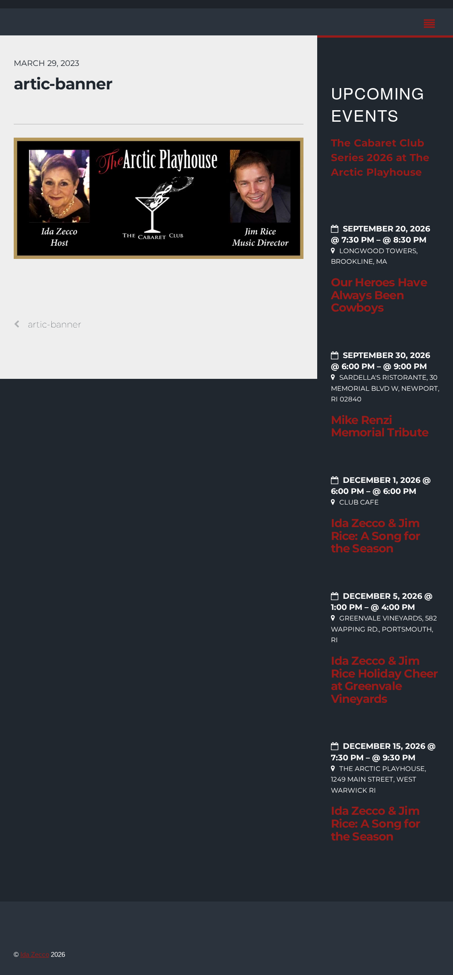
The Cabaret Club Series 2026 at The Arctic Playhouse (380, 157)
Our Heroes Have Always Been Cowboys (379, 295)
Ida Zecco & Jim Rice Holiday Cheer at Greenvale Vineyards (384, 680)
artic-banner (63, 83)
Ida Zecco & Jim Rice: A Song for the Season (375, 535)
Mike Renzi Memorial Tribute (379, 426)
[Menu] (431, 25)
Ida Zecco (34, 954)
